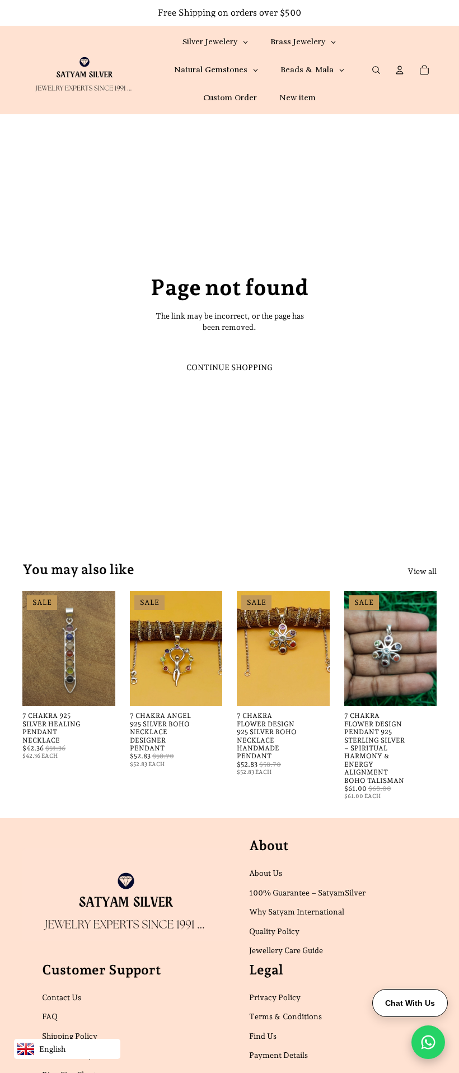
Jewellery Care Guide (286, 950)
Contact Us (61, 997)
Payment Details (278, 1055)
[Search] (376, 70)
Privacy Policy (275, 997)
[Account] (399, 70)
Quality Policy (274, 931)
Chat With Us (410, 1003)
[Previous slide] (34, 648)
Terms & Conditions (285, 1016)
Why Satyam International (296, 911)
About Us (265, 873)
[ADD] (98, 689)
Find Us (263, 1036)
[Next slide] (103, 648)
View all (422, 571)
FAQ (50, 1016)
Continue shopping (229, 367)
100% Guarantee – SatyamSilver (307, 892)
